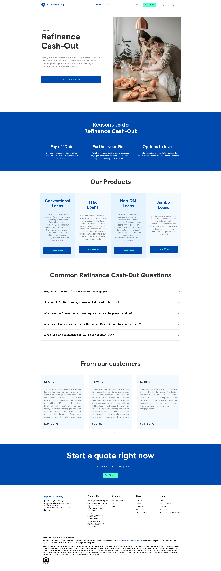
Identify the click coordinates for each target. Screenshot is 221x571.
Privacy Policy (164, 506)
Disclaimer (163, 509)
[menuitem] (99, 4)
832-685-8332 (92, 518)
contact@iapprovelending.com (97, 501)
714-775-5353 (92, 510)
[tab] (110, 292)
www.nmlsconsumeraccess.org (134, 541)
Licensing (163, 501)
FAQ (137, 509)
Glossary (115, 503)
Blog (113, 506)
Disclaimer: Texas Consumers (170, 512)
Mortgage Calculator (118, 501)
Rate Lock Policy (165, 503)
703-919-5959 (92, 526)
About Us (139, 501)
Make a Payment (141, 512)
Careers (138, 503)
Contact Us (139, 506)
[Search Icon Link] (172, 4)
